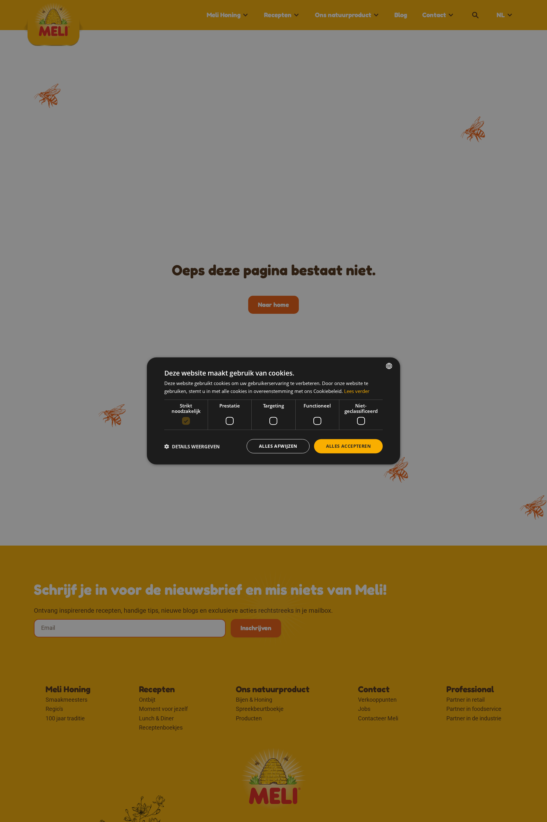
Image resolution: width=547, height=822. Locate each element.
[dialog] (273, 411)
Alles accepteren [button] (348, 446)
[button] (192, 446)
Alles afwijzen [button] (278, 446)
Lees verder (356, 391)
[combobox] (389, 366)
